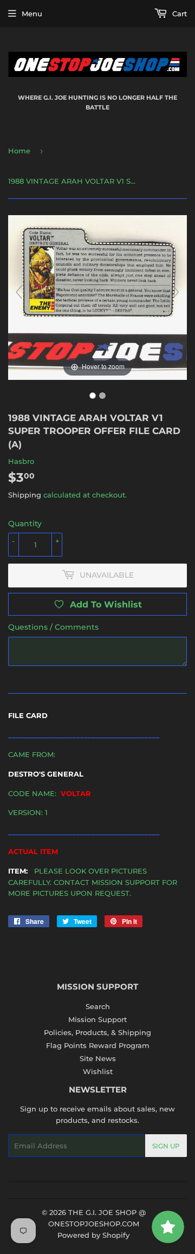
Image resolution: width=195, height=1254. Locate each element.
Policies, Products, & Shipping (97, 1032)
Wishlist (98, 1071)
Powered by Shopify (93, 1235)
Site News (98, 1058)
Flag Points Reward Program (98, 1045)
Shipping (24, 494)
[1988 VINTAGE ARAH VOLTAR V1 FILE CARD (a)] (92, 395)
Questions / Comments (53, 627)
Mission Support (97, 1019)
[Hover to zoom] (97, 297)
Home (19, 150)
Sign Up (166, 1146)
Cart (178, 13)
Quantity (25, 523)
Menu (32, 13)
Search (98, 1006)
